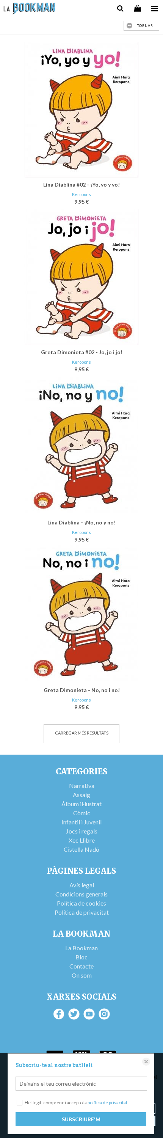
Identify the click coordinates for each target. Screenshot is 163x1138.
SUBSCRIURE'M (81, 1119)
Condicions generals (81, 894)
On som (82, 975)
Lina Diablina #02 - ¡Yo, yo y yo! (81, 184)
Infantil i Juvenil (81, 822)
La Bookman (81, 947)
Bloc (81, 957)
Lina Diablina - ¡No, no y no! (81, 522)
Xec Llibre (82, 840)
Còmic (81, 812)
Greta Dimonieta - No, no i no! (82, 690)
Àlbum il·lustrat (81, 803)
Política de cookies (81, 903)
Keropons (81, 194)
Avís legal (81, 884)
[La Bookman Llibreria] (29, 9)
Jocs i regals (81, 831)
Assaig (81, 794)
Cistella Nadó (81, 849)
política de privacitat (107, 1102)
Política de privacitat (82, 912)
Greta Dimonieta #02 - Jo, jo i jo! (81, 352)
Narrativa (81, 785)
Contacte (81, 966)
